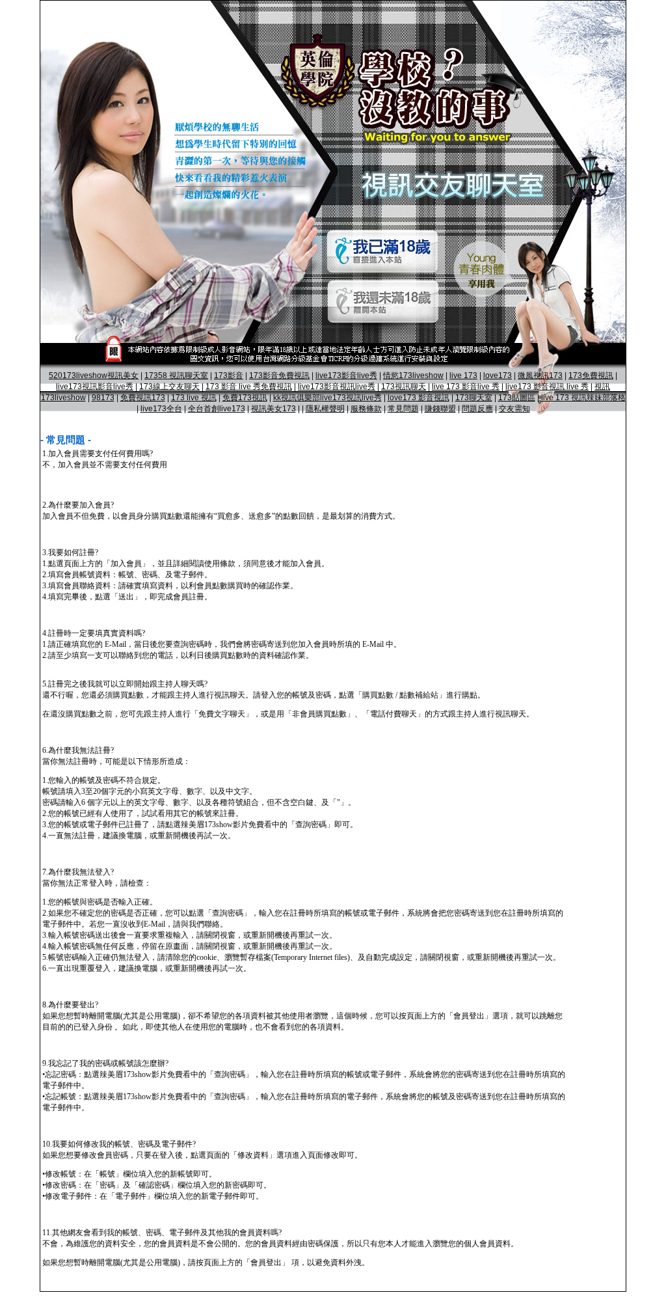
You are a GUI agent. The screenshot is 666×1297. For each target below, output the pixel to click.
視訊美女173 (273, 408)
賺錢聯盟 (440, 408)
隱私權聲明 (325, 408)
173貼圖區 (516, 397)
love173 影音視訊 (418, 397)
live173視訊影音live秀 (94, 386)
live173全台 (161, 408)
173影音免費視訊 (279, 375)
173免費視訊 (590, 375)
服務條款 (366, 408)
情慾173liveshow (413, 375)
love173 (497, 375)
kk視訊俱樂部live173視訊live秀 (327, 397)
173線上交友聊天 (169, 386)
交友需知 (514, 408)
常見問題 (403, 408)
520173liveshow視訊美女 (94, 375)
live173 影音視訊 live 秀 (547, 386)
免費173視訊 (244, 397)
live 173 (463, 375)
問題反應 (477, 408)
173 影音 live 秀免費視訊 (249, 386)
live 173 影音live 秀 (466, 386)
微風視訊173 (540, 375)
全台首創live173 (216, 408)
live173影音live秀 (346, 375)
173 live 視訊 (194, 397)
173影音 (228, 375)
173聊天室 (473, 397)
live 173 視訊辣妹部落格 (583, 397)
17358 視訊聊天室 (176, 375)
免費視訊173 (142, 397)
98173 (103, 397)
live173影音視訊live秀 (336, 386)
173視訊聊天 (403, 386)
